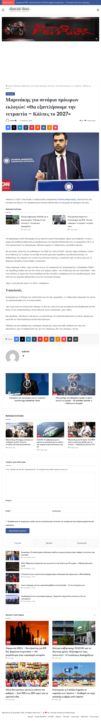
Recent (49, 543)
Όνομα (9, 500)
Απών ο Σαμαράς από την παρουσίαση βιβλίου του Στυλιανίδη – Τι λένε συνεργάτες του (53, 585)
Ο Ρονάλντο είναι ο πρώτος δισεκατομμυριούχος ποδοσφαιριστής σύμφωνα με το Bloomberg (55, 574)
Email (8, 511)
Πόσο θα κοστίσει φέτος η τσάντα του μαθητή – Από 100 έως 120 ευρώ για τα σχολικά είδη (27, 693)
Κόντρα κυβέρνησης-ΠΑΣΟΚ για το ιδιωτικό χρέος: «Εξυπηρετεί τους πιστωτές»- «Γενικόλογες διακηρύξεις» (72, 651)
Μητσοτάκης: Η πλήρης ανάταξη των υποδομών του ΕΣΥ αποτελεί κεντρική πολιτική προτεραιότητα (19, 442)
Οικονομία (75, 717)
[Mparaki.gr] (19, 10)
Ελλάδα (51, 717)
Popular (17, 543)
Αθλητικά (84, 717)
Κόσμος (58, 717)
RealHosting (70, 713)
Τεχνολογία (94, 717)
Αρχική (30, 717)
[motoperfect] (50, 29)
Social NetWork (40, 717)
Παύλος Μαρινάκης (67, 199)
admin (12, 121)
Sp (48, 713)
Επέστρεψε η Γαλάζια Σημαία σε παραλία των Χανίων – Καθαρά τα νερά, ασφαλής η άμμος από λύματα (73, 693)
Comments (82, 543)
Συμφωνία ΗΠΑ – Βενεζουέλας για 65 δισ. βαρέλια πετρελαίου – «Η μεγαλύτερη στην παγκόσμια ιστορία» (26, 651)
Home (9, 86)
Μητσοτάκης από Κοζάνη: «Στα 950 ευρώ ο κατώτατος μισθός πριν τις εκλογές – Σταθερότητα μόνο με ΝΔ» (81, 442)
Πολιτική (17, 86)
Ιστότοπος (56, 511)
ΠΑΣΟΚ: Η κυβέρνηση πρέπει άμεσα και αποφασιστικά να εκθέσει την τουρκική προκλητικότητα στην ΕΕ (50, 443)
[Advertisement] (50, 62)
